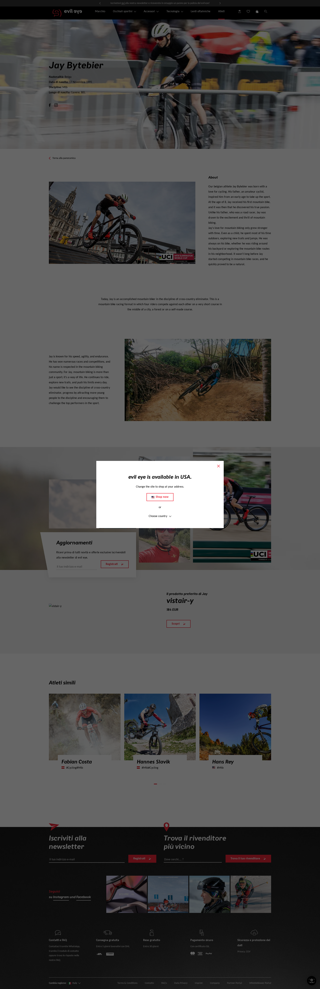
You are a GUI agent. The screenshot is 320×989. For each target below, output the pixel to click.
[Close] (218, 466)
